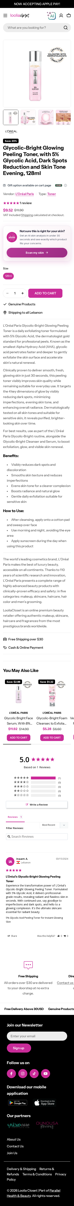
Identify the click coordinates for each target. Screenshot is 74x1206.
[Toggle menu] (5, 15)
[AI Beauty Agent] (51, 15)
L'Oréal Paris (25, 194)
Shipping (27, 215)
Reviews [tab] (13, 817)
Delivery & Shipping (21, 1169)
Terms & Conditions (37, 1174)
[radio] (8, 276)
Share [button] (13, 936)
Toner (51, 194)
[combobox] (37, 27)
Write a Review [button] (39, 804)
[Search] (65, 27)
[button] (59, 936)
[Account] (61, 15)
